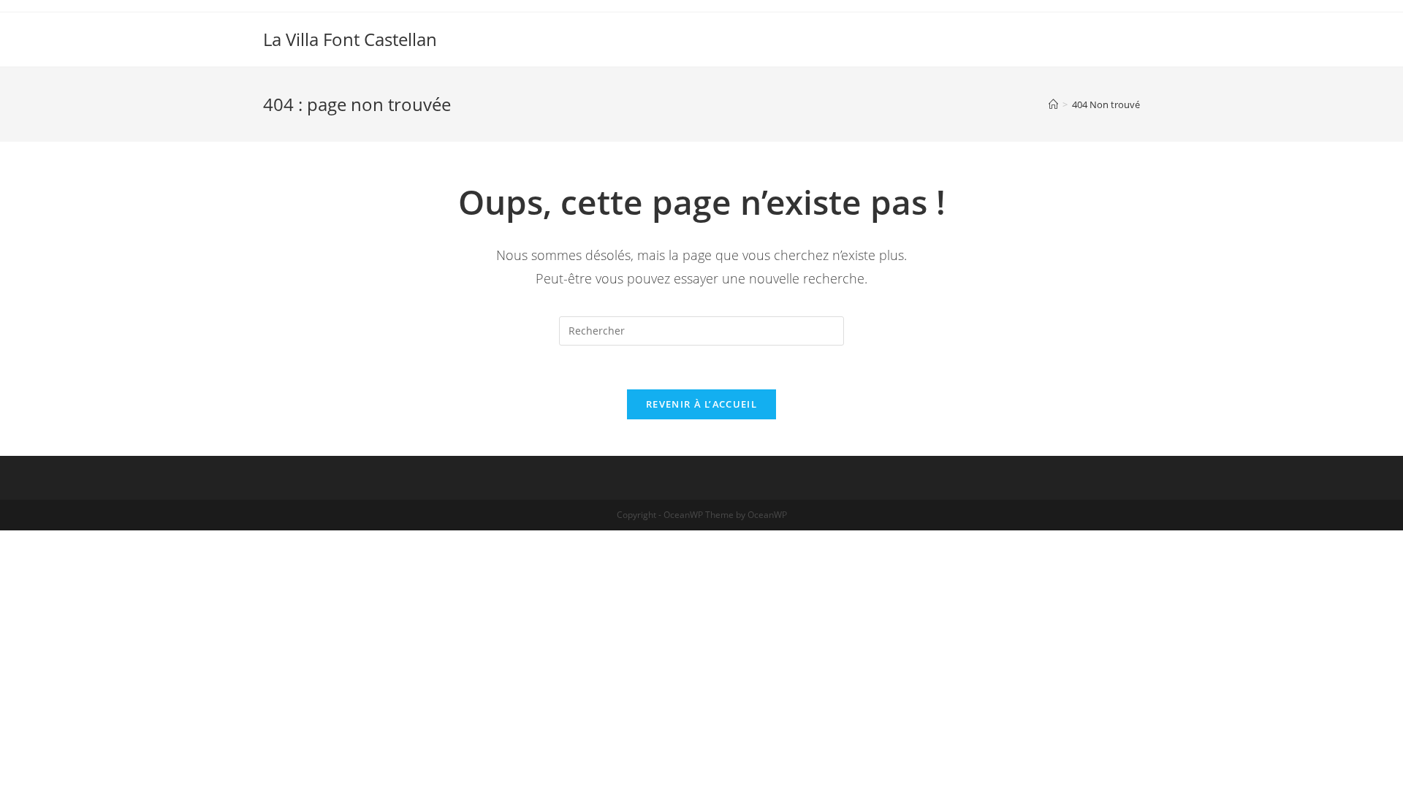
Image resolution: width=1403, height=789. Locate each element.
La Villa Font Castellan (350, 39)
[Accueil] (1053, 104)
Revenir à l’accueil (701, 404)
